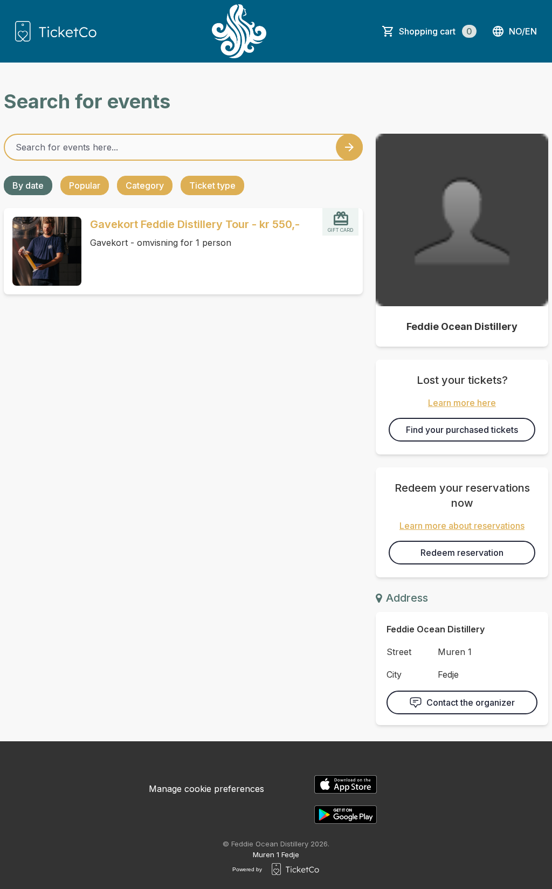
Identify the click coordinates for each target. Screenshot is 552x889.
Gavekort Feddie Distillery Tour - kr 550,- (195, 224)
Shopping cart (435, 31)
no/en (523, 31)
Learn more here (462, 402)
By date (28, 185)
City (394, 674)
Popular (84, 185)
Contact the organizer (470, 702)
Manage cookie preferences (206, 788)
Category (145, 185)
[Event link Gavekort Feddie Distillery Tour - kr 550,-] (42, 251)
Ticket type (212, 185)
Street (399, 651)
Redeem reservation (461, 552)
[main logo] (55, 31)
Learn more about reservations (462, 525)
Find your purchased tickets (462, 429)
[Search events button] (349, 147)
